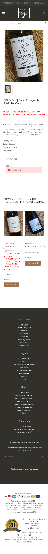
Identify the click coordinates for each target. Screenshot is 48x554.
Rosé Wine (24, 336)
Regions (24, 353)
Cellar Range (24, 320)
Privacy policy (16, 537)
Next (44, 247)
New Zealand (24, 373)
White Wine (24, 342)
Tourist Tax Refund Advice (24, 404)
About (24, 387)
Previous (3, 247)
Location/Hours (24, 392)
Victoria (24, 361)
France (24, 376)
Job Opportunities (24, 410)
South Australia (24, 358)
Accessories (24, 345)
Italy (24, 379)
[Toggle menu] (3, 13)
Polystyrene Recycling (24, 407)
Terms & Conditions (30, 537)
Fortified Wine (24, 331)
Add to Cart (11, 285)
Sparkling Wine (24, 339)
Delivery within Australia (24, 395)
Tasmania (24, 367)
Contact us (24, 421)
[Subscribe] (42, 456)
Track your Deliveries (24, 401)
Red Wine (24, 333)
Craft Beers (24, 325)
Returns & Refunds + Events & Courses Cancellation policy (24, 539)
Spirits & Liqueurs (24, 328)
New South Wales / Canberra (24, 364)
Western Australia (24, 370)
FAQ (24, 413)
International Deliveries (24, 398)
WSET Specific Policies (24, 542)
